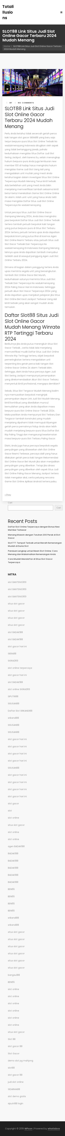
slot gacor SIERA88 (28, 137)
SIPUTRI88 (13, 696)
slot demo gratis (17, 1096)
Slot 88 (11, 1039)
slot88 (11, 1067)
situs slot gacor (16, 603)
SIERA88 (12, 653)
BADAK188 (13, 853)
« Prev (8, 494)
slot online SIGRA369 (19, 689)
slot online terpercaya (20, 668)
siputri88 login (15, 1103)
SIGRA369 (13, 660)
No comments (26, 102)
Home (7, 46)
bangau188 (14, 975)
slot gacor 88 (15, 1046)
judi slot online (16, 1082)
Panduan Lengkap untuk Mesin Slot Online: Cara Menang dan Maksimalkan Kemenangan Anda (32, 552)
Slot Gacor (13, 1053)
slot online (13, 817)
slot (10, 810)
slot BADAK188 (15, 632)
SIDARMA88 (14, 1089)
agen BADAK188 (16, 846)
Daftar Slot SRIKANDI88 (20, 710)
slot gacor (13, 803)
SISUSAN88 (13, 703)
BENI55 (11, 889)
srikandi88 (13, 717)
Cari (10, 502)
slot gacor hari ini (17, 646)
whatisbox (54, 1128)
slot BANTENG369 (17, 582)
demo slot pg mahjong (20, 1060)
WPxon (28, 1128)
